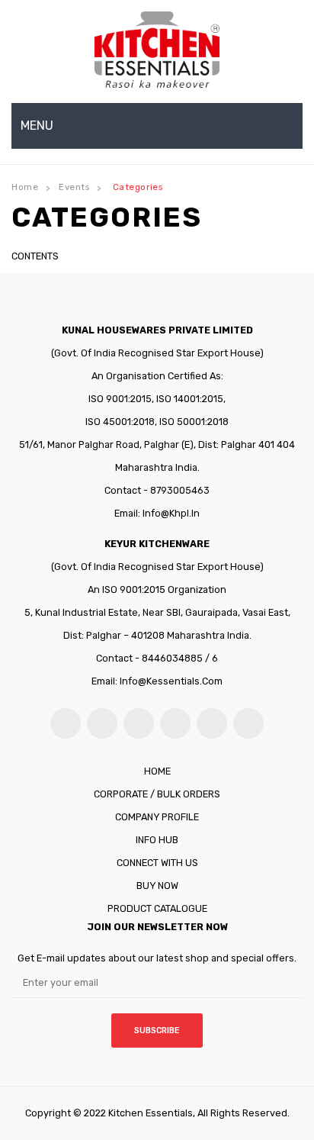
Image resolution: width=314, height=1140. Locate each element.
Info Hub (157, 839)
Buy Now (157, 885)
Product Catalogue (157, 908)
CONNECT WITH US (157, 862)
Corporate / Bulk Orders (157, 794)
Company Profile (157, 817)
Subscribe (157, 1030)
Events (74, 187)
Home (24, 187)
